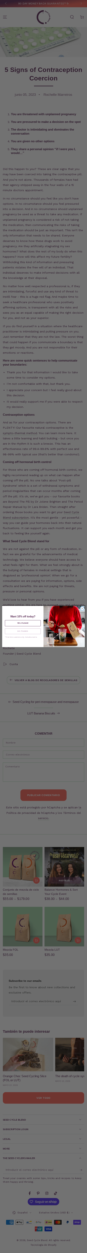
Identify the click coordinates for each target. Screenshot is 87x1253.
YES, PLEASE (23, 623)
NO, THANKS (22, 631)
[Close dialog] (82, 608)
